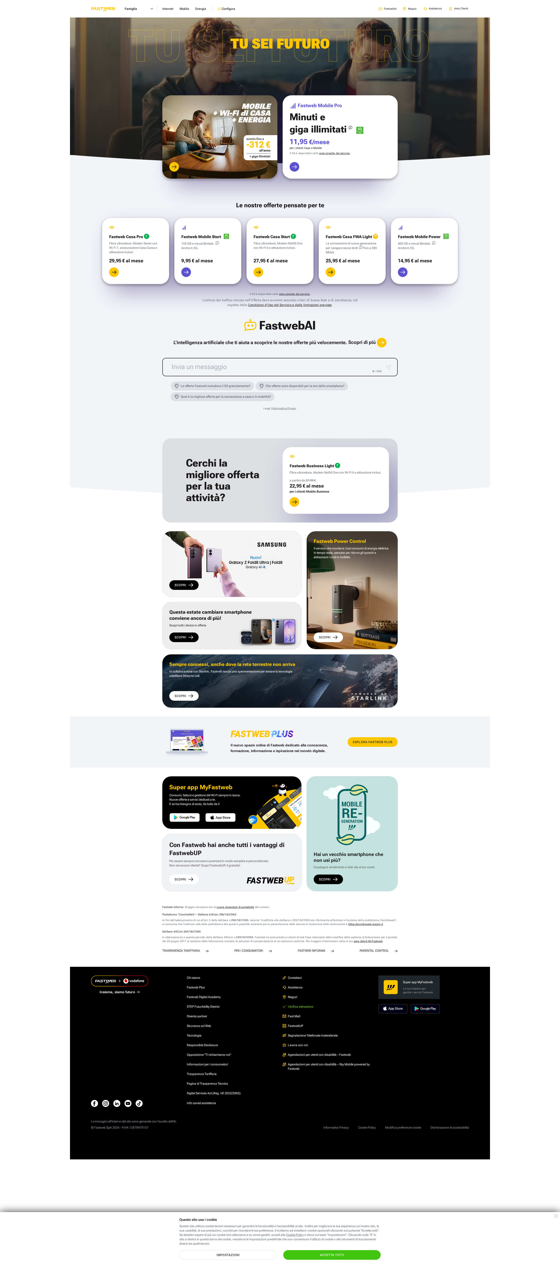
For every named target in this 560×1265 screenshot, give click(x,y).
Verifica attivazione (300, 1006)
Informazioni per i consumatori (207, 1064)
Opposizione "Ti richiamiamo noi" (209, 1054)
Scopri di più (362, 342)
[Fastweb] (106, 8)
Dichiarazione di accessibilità (449, 1127)
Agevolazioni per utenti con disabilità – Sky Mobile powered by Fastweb (329, 1066)
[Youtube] (127, 1103)
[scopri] (174, 167)
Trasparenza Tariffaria (202, 1074)
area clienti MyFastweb (368, 941)
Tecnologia (194, 1035)
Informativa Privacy (336, 1127)
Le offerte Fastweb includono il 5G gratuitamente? (215, 386)
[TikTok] (139, 1103)
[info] (350, 127)
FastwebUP (295, 1026)
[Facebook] (94, 1103)
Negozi (292, 997)
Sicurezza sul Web (199, 1026)
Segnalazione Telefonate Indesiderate (313, 1035)
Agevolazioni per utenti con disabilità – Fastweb (319, 1054)
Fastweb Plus (196, 987)
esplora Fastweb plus (372, 742)
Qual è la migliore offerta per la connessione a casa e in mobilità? (226, 396)
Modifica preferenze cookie (403, 1127)
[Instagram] (105, 1103)
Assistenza (295, 987)
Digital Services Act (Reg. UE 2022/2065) (214, 1093)
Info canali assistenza (201, 1103)
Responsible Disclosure (202, 1045)
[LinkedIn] (116, 1103)
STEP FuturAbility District (203, 1006)
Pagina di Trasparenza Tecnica (207, 1083)
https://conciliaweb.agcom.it (365, 924)
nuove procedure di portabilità (235, 907)
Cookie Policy (367, 1127)
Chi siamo (193, 977)
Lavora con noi (298, 1045)
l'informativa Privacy (283, 408)
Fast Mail (294, 1016)
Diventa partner (197, 1016)
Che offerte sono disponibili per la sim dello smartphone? (305, 386)
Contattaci (295, 977)
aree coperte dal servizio (334, 153)
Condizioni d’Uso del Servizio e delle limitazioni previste (290, 305)
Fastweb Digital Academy (203, 997)
